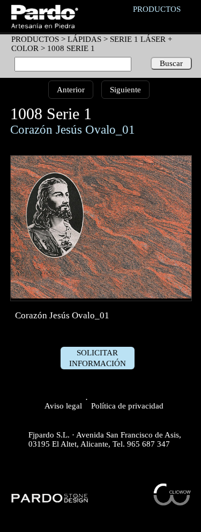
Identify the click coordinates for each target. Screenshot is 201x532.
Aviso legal (63, 406)
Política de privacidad (127, 406)
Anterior (71, 89)
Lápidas (84, 39)
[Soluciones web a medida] (172, 503)
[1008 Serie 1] (101, 295)
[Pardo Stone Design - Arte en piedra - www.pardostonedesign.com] (50, 501)
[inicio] (44, 25)
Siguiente (125, 89)
